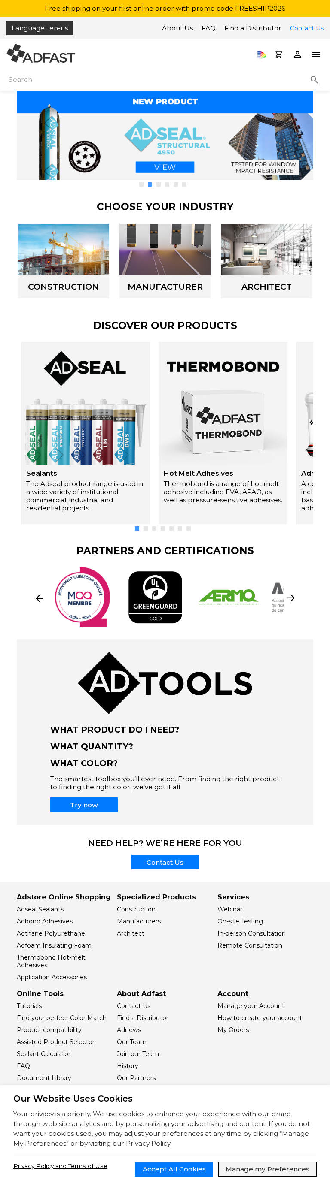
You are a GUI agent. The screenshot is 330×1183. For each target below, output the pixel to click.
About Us (177, 28)
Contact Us (307, 28)
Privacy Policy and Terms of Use (60, 1165)
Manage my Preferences (267, 1169)
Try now (84, 805)
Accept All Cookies (174, 1169)
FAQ (209, 28)
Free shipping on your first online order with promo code (165, 8)
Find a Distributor (252, 28)
